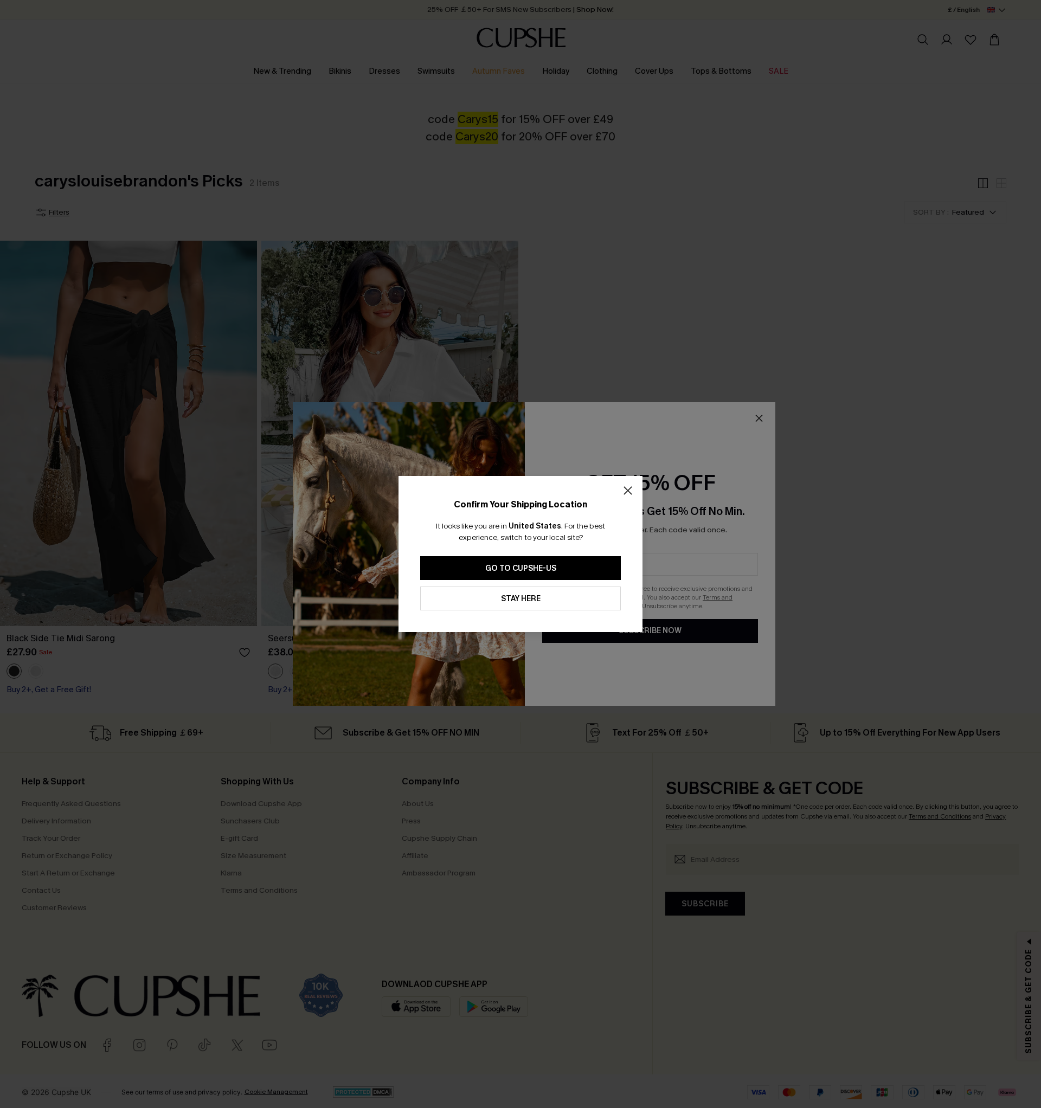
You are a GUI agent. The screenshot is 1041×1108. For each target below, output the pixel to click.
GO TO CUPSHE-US (520, 568)
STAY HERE (521, 599)
